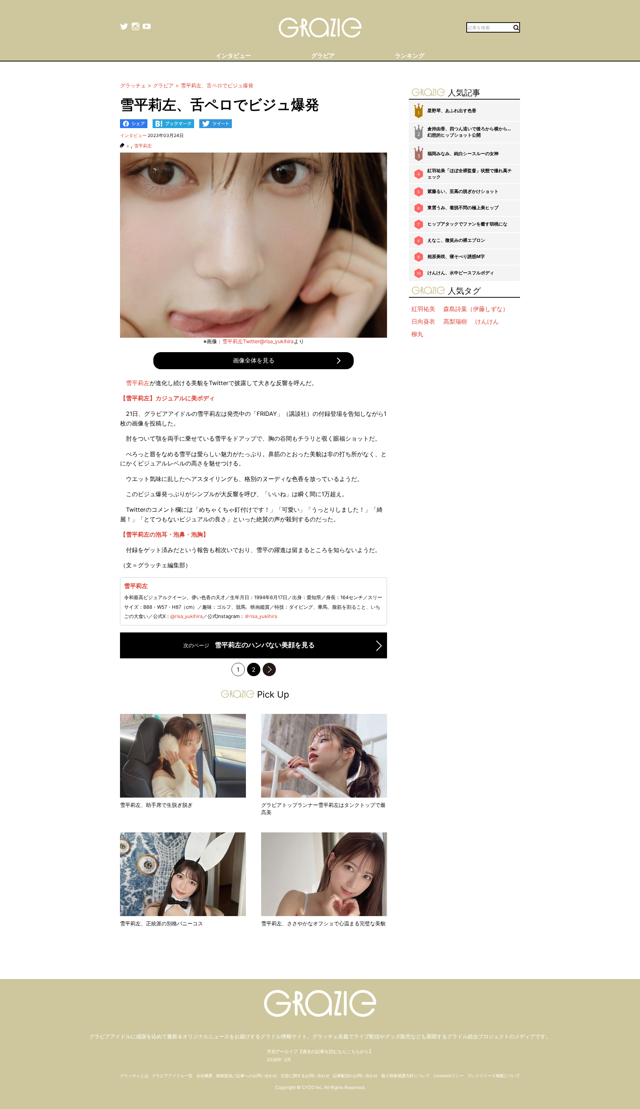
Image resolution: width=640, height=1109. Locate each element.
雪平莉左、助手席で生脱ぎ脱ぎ (156, 805)
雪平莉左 (143, 146)
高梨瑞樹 (455, 321)
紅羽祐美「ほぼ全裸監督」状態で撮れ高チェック (469, 174)
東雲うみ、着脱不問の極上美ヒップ (463, 207)
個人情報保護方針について (405, 1075)
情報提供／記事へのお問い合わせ (246, 1075)
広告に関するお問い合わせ (305, 1075)
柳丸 (417, 334)
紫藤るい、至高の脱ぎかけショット (463, 191)
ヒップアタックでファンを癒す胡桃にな (467, 224)
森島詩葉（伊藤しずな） (476, 309)
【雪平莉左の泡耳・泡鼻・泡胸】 (164, 534)
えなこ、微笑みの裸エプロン (456, 240)
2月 (287, 1059)
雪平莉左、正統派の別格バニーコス (161, 923)
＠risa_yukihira (260, 616)
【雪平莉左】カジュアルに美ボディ (167, 398)
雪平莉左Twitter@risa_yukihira (258, 341)
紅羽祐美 (423, 309)
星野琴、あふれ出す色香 (451, 110)
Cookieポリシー (449, 1075)
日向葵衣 (423, 321)
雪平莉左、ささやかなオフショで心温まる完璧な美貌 (323, 923)
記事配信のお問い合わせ (355, 1075)
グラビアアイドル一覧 (172, 1075)
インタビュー (133, 135)
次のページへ (269, 669)
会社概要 (204, 1075)
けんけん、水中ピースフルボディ (460, 272)
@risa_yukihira (186, 616)
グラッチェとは (134, 1075)
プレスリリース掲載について (493, 1075)
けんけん (487, 321)
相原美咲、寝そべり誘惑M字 (456, 256)
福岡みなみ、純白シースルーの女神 (463, 153)
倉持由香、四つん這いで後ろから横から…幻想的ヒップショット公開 (469, 132)
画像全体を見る (253, 360)
